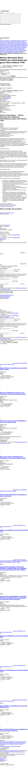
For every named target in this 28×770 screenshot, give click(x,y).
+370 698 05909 (16, 237)
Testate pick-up (6, 744)
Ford (15, 41)
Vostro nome (17, 269)
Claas (2, 41)
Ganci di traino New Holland (10, 48)
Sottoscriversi (4, 440)
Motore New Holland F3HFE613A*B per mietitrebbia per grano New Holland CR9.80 (13, 457)
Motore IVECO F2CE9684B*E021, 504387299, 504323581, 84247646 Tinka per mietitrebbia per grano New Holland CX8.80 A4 (13, 598)
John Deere (19, 41)
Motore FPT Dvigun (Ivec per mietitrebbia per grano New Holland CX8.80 (13, 421)
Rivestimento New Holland (10, 45)
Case (23, 40)
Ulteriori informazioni (5, 316)
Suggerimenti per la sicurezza (7, 206)
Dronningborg (7, 41)
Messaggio (15, 281)
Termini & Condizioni (5, 750)
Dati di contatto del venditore (14, 746)
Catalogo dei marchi (20, 751)
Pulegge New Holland (9, 44)
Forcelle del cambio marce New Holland (9, 52)
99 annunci (7, 225)
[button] (14, 31)
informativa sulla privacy (21, 288)
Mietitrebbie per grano (13, 741)
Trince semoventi (17, 742)
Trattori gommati (4, 741)
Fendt (12, 41)
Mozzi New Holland (8, 51)
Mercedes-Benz (7, 98)
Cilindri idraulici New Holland (10, 46)
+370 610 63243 (16, 234)
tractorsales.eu (3, 238)
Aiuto (6, 746)
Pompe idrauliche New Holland (11, 49)
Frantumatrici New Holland (19, 51)
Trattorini (12, 744)
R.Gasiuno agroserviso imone (7, 212)
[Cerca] (10, 18)
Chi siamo (2, 746)
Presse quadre (9, 742)
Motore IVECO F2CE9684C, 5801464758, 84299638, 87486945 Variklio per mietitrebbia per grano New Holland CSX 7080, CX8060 (13, 568)
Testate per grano (22, 741)
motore (4, 100)
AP (21, 40)
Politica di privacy (14, 750)
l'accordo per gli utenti (5, 289)
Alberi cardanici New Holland (13, 47)
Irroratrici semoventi (18, 744)
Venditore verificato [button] (4, 214)
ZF (5, 42)
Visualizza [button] (9, 234)
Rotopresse (3, 742)
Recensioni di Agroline (10, 751)
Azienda (16, 271)
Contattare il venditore (6, 85)
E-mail (15, 277)
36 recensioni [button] (3, 228)
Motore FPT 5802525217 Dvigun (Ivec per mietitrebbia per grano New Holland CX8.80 (13, 393)
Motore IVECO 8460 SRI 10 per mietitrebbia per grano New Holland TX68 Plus (14, 730)
